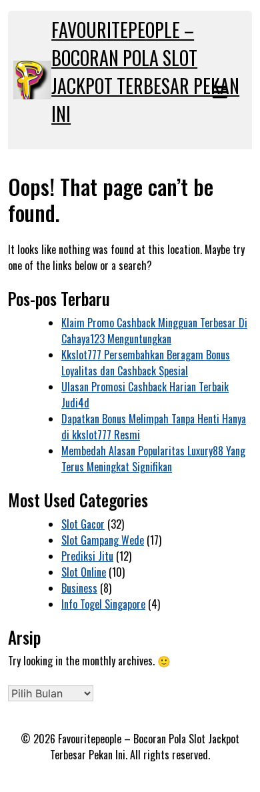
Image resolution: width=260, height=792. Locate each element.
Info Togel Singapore (103, 604)
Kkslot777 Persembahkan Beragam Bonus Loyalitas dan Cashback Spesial (145, 363)
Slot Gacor (83, 524)
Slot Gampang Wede (102, 540)
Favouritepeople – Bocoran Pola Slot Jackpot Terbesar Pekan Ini (145, 71)
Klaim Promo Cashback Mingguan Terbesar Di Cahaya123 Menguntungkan (154, 331)
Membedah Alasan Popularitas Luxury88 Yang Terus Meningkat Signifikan (153, 459)
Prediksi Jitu (87, 556)
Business (79, 588)
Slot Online (83, 572)
